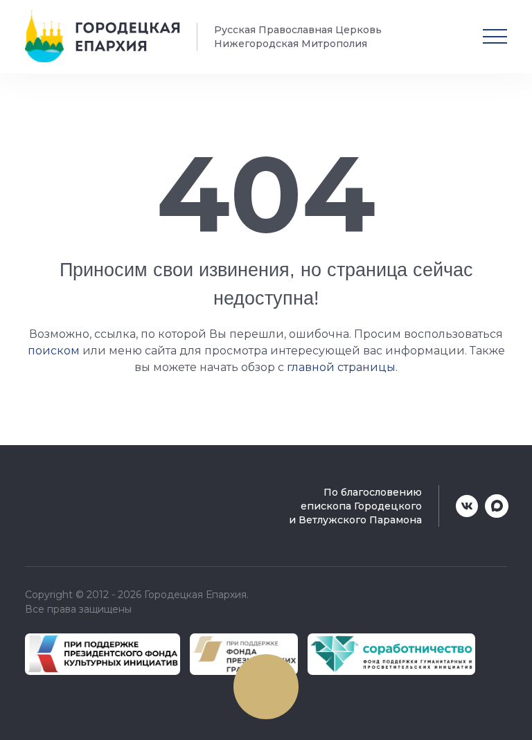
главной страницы (341, 367)
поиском (54, 350)
